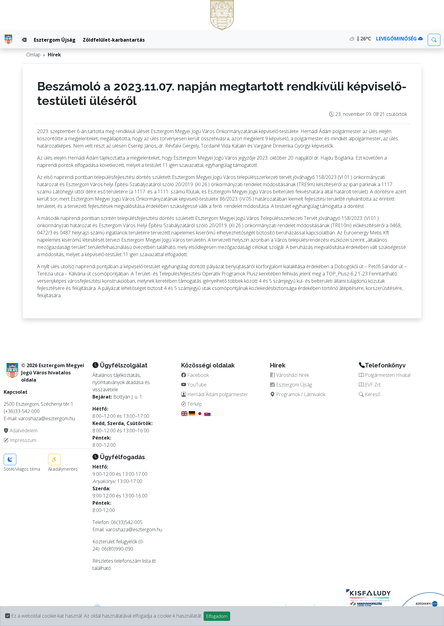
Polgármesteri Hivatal (387, 375)
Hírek (54, 54)
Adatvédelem (22, 430)
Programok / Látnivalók (300, 394)
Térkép (194, 404)
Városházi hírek (292, 375)
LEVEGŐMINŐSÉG (397, 38)
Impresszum (22, 440)
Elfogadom (216, 616)
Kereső (372, 394)
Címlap (33, 54)
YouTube (196, 384)
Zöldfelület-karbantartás (114, 40)
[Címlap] (8, 39)
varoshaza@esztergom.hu (134, 529)
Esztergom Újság (55, 40)
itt (154, 561)
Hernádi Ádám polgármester (217, 394)
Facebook (197, 375)
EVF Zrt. (372, 384)
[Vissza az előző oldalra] (24, 40)
